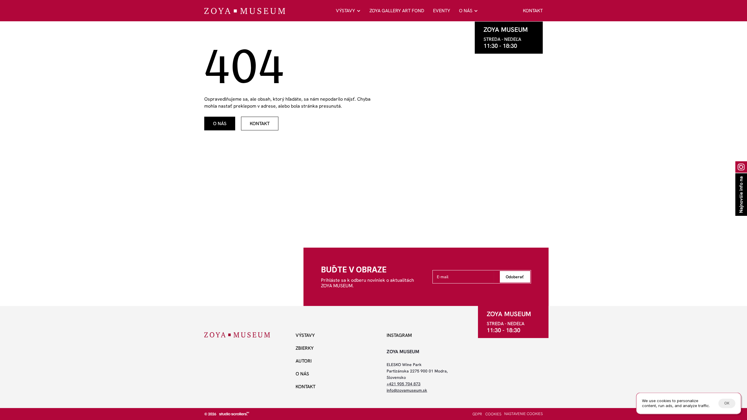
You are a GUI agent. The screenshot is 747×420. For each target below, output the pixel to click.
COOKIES (493, 414)
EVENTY (441, 11)
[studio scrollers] (234, 413)
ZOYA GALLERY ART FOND (396, 11)
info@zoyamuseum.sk (407, 390)
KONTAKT (533, 11)
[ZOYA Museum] (244, 11)
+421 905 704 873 (403, 383)
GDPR (477, 414)
